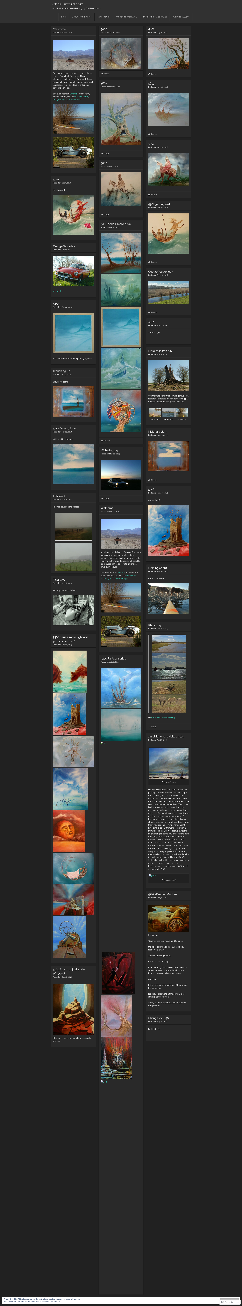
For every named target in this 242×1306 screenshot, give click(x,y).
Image (106, 74)
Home (64, 17)
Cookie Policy (55, 1302)
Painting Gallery (181, 17)
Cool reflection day (160, 271)
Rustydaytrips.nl (60, 100)
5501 (56, 179)
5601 (151, 83)
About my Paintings (82, 17)
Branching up (61, 371)
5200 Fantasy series (113, 658)
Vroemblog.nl (74, 100)
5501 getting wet (159, 204)
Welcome (59, 29)
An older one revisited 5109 (166, 736)
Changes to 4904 (159, 1018)
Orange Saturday (64, 246)
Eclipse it (59, 496)
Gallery (107, 441)
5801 (151, 29)
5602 (104, 83)
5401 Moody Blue (64, 428)
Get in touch (103, 17)
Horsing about (157, 568)
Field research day (160, 351)
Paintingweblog (81, 97)
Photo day (154, 625)
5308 (151, 489)
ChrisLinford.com (68, 4)
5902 (104, 29)
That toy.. (59, 579)
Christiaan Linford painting (163, 718)
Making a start (157, 431)
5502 (151, 143)
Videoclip (57, 291)
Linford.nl (73, 94)
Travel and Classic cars (155, 17)
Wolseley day (109, 450)
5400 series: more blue (116, 224)
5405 (56, 303)
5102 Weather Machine (162, 894)
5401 (151, 322)
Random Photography (126, 17)
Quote (153, 727)
